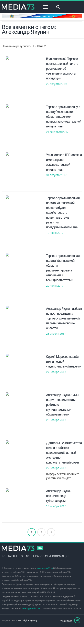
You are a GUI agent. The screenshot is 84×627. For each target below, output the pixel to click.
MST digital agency (27, 620)
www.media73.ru (44, 567)
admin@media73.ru (31, 608)
